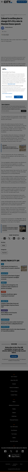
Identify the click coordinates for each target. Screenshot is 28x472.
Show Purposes (9, 96)
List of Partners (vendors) (7, 93)
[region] (14, 83)
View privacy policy (11, 83)
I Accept (18, 96)
